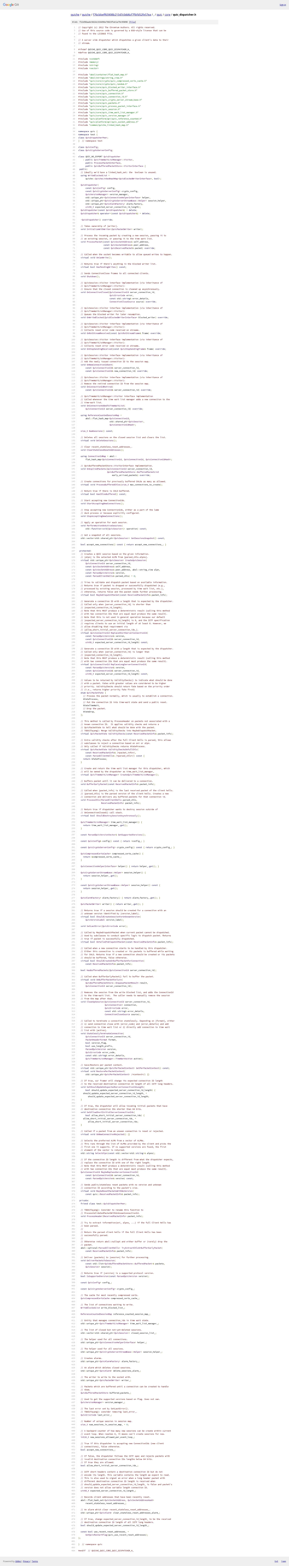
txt (276, 1561)
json (283, 1561)
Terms (35, 1561)
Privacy (26, 1561)
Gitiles (18, 1561)
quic (159, 14)
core (167, 14)
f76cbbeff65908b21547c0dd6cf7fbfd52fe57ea (122, 14)
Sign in (283, 4)
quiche (75, 14)
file (132, 22)
